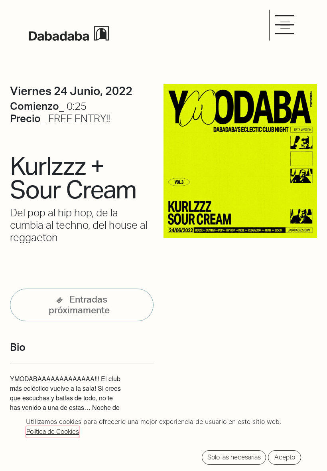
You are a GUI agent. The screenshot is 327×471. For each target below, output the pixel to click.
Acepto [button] (284, 457)
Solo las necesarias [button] (234, 457)
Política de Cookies (52, 431)
